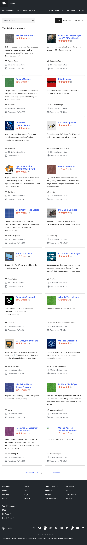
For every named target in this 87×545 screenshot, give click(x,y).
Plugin (25, 494)
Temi (25, 490)
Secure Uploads (23, 79)
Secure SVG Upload (25, 297)
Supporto (48, 490)
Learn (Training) (51, 486)
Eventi (68, 490)
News (4, 490)
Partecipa (70, 486)
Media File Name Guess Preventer (24, 385)
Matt (5, 510)
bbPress (6, 514)
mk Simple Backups (67, 210)
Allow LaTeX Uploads (68, 297)
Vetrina (26, 486)
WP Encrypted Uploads (27, 341)
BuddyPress (8, 518)
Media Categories (66, 166)
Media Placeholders (25, 35)
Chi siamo (6, 486)
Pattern (26, 498)
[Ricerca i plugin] (33, 20)
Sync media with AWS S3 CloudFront (25, 167)
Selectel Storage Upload (27, 210)
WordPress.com (10, 506)
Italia (10, 528)
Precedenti (30, 473)
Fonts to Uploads (24, 253)
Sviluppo (48, 494)
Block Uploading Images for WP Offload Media (69, 36)
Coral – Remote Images (69, 253)
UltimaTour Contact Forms (23, 123)
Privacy (5, 498)
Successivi (57, 473)
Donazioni (71, 494)
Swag (69, 498)
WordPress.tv (51, 498)
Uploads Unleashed (67, 341)
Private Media (64, 79)
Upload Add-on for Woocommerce (67, 429)
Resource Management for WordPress (27, 429)
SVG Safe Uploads (67, 122)
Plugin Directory (8, 10)
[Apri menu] (83, 3)
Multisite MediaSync (67, 384)
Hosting (5, 494)
